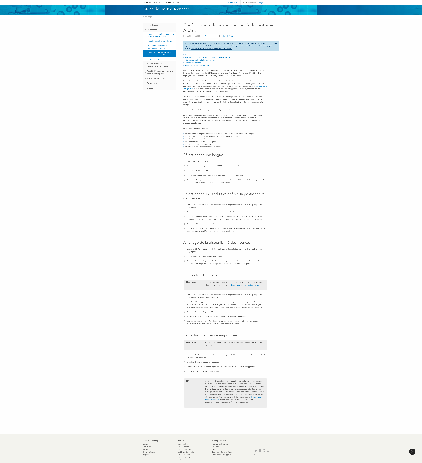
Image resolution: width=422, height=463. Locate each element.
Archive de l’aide (227, 36)
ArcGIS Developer (184, 455)
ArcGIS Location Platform (187, 452)
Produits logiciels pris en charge (160, 41)
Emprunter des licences (193, 63)
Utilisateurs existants (155, 59)
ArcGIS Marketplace (185, 460)
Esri (274, 2)
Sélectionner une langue (194, 55)
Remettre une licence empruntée (197, 65)
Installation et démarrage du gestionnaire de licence (158, 46)
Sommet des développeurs (222, 455)
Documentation (149, 452)
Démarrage (147, 17)
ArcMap (178, 2)
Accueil (146, 444)
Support (146, 455)
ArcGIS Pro (170, 2)
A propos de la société (220, 444)
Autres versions (210, 36)
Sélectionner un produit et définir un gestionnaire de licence (207, 57)
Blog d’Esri (216, 449)
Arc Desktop (150, 2)
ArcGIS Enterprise (184, 449)
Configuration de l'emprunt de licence (245, 285)
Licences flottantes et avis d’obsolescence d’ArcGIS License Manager (211, 48)
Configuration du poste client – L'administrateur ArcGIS (159, 53)
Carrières (215, 447)
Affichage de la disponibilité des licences (200, 60)
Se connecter (250, 2)
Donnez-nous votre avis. (263, 455)
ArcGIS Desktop (183, 447)
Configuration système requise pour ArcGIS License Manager (161, 35)
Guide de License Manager (166, 9)
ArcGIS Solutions (184, 457)
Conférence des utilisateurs (222, 452)
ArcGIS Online (183, 444)
